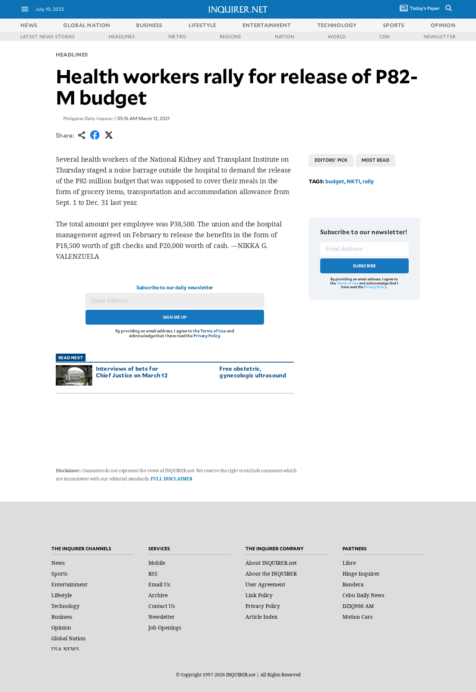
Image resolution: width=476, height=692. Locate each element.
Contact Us (161, 605)
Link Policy (259, 595)
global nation (86, 25)
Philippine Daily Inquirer (88, 118)
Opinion (61, 627)
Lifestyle (61, 595)
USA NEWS (65, 649)
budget (334, 181)
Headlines (72, 54)
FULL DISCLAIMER (171, 479)
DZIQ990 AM (358, 605)
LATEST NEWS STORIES (47, 36)
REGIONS (230, 36)
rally (368, 181)
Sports (59, 573)
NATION (284, 36)
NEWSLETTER (440, 36)
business (149, 25)
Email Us (159, 584)
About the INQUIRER (271, 573)
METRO (177, 36)
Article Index (261, 616)
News (28, 25)
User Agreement (265, 584)
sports (394, 25)
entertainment (266, 25)
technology (337, 25)
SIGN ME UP (175, 317)
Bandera (353, 584)
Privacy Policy (206, 335)
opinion (443, 25)
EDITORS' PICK (331, 160)
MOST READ (375, 160)
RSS (153, 573)
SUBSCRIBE (364, 265)
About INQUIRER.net (271, 562)
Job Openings (164, 627)
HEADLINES (122, 36)
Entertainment (69, 584)
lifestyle (202, 25)
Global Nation (68, 638)
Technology (65, 605)
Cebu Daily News (363, 595)
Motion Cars (357, 616)
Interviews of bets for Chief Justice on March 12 (132, 371)
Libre (349, 562)
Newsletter (161, 616)
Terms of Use (213, 331)
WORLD (336, 36)
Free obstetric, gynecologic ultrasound (252, 371)
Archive (158, 595)
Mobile (156, 562)
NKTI (353, 181)
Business (61, 616)
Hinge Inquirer (361, 573)
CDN (384, 36)
